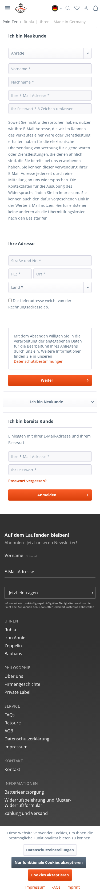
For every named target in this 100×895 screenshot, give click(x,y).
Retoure (13, 723)
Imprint (72, 887)
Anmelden (46, 494)
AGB (9, 731)
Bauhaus (13, 654)
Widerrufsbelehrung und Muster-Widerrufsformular (38, 802)
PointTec (11, 21)
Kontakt (12, 769)
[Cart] (95, 8)
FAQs (10, 715)
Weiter (47, 380)
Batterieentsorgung (24, 792)
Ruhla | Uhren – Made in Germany (55, 21)
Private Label (17, 692)
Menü (7, 8)
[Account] (86, 8)
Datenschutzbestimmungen (38, 361)
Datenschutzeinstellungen (50, 849)
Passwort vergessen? (27, 480)
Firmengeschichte (22, 684)
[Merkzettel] (77, 8)
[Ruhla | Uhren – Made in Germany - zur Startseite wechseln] (21, 8)
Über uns (14, 676)
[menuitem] (7, 8)
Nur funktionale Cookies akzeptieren (49, 862)
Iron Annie (15, 638)
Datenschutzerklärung (27, 739)
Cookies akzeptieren (50, 874)
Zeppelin (13, 646)
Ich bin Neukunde (46, 401)
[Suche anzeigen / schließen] (67, 8)
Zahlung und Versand (26, 813)
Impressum (16, 747)
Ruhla (10, 630)
